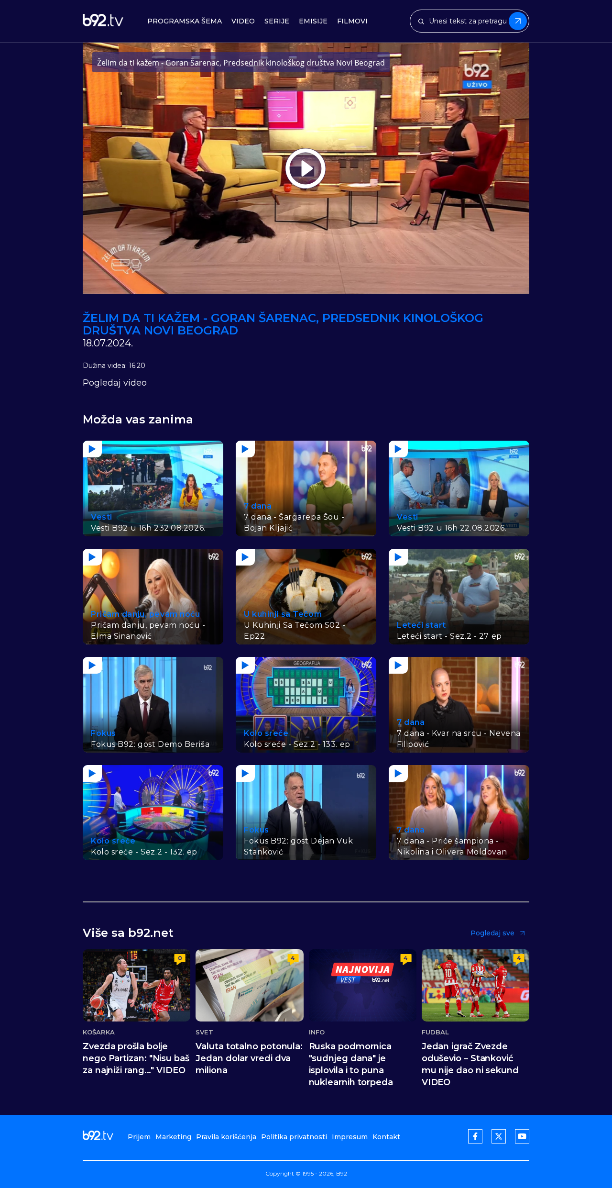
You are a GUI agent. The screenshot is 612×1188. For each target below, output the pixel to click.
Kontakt (386, 1136)
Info (317, 1032)
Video (243, 21)
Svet (204, 1032)
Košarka (99, 1032)
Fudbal (435, 1032)
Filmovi (352, 21)
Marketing (173, 1136)
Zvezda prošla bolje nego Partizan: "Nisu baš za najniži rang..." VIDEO (136, 1058)
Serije (276, 21)
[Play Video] (305, 168)
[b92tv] (103, 21)
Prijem (139, 1136)
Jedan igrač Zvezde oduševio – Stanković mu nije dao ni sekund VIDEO (470, 1064)
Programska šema (184, 21)
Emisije (313, 21)
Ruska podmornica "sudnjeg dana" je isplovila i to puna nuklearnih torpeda (351, 1064)
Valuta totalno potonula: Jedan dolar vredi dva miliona (249, 1058)
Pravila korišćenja (226, 1136)
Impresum (350, 1136)
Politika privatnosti (294, 1136)
